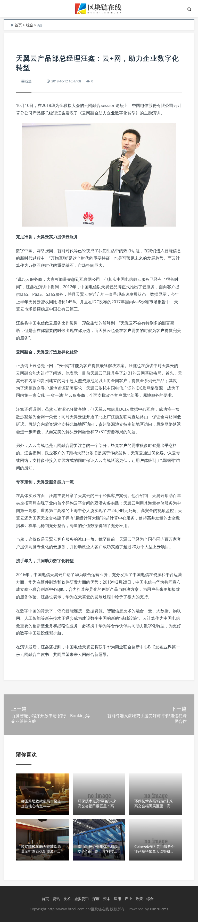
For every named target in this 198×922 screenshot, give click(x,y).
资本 (106, 898)
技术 (67, 898)
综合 (29, 24)
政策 (139, 898)
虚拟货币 (81, 898)
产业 (128, 898)
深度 (96, 898)
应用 (117, 898)
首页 (18, 24)
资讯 (56, 898)
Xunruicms (159, 908)
